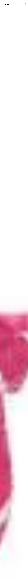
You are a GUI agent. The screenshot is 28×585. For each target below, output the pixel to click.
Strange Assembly (7, 3)
